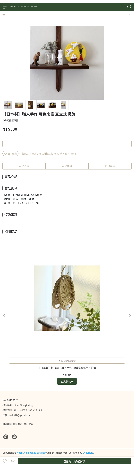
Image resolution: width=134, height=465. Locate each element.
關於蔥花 (7, 424)
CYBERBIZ (88, 452)
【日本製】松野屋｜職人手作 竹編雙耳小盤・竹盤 (67, 367)
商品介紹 (24, 166)
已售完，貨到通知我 (75, 461)
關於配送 (28, 424)
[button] (130, 316)
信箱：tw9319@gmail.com (16, 415)
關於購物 (17, 424)
